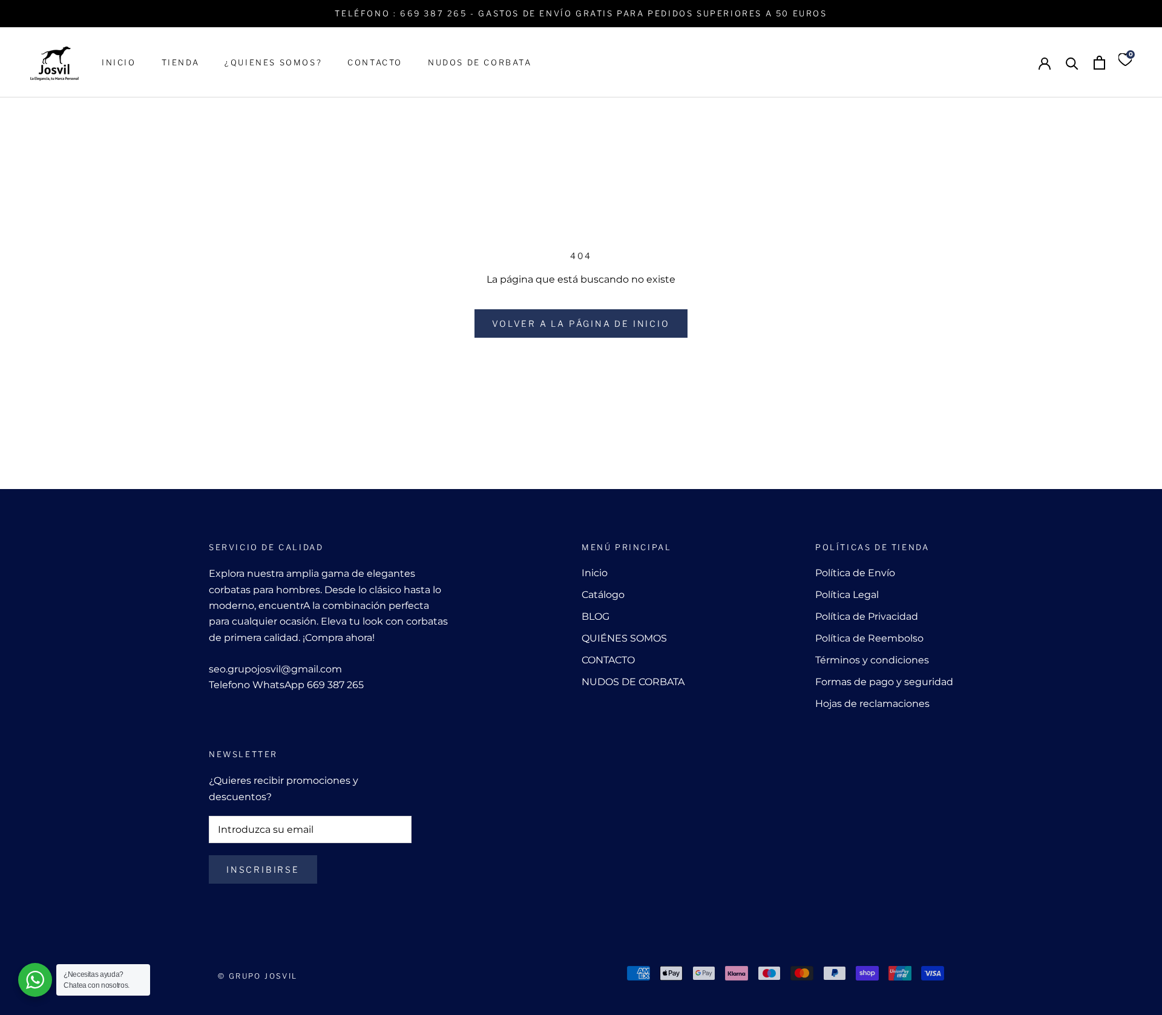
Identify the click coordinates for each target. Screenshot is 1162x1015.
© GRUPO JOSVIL (258, 976)
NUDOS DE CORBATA (480, 62)
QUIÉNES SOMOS (624, 638)
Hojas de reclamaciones (872, 703)
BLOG (595, 616)
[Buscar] (1072, 62)
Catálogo (603, 594)
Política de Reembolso (869, 638)
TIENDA (181, 62)
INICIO (119, 62)
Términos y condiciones (872, 660)
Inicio (595, 573)
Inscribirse (263, 869)
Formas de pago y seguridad (884, 682)
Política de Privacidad (866, 616)
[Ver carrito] (1099, 63)
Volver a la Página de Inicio (580, 323)
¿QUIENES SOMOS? (273, 62)
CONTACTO (374, 62)
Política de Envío (855, 573)
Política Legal (847, 594)
